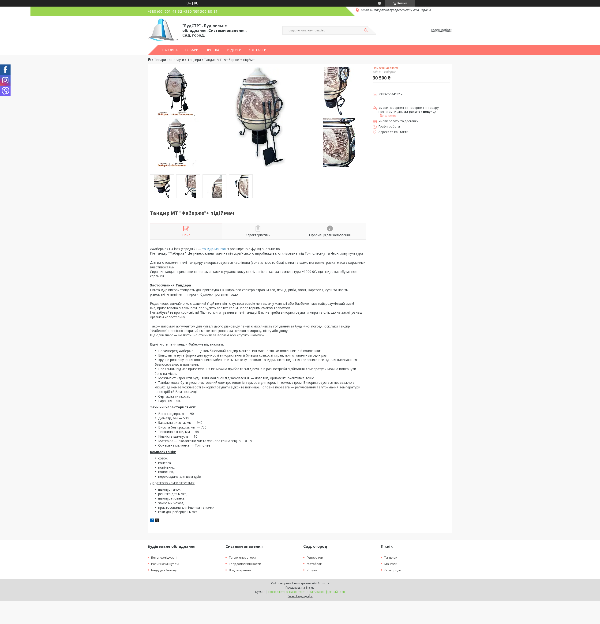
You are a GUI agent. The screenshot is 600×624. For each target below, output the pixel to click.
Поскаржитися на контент (286, 592)
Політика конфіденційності (326, 592)
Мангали (390, 564)
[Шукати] (365, 30)
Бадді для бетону (164, 570)
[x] (157, 521)
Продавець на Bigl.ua (300, 588)
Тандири (194, 60)
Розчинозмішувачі (165, 564)
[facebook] (152, 521)
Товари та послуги (169, 60)
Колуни (312, 570)
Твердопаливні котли (245, 564)
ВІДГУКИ (234, 50)
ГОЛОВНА (170, 50)
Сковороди (392, 570)
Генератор (315, 557)
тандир (207, 249)
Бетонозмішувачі (164, 557)
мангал (220, 249)
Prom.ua (323, 583)
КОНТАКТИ (257, 50)
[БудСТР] (163, 30)
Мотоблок (314, 564)
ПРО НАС (213, 50)
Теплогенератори (242, 557)
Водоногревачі (240, 570)
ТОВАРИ (192, 50)
